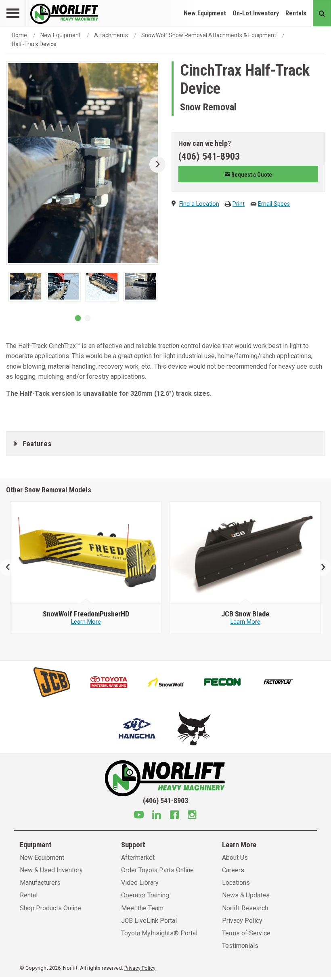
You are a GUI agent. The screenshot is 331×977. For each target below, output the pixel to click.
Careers (233, 870)
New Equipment (205, 13)
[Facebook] (174, 815)
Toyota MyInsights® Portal (159, 933)
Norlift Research (245, 908)
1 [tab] (78, 318)
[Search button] (322, 13)
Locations (236, 882)
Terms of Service (246, 933)
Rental (29, 895)
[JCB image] (245, 553)
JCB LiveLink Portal (149, 920)
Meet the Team (142, 908)
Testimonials (240, 946)
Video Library (140, 882)
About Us (235, 857)
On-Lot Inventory (256, 13)
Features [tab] (37, 443)
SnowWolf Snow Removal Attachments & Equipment (208, 35)
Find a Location (199, 203)
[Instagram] (192, 815)
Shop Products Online (50, 908)
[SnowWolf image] (86, 553)
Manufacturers (40, 882)
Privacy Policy (242, 920)
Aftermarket (138, 857)
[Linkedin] (156, 815)
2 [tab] (88, 318)
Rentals (295, 13)
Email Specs (274, 203)
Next (154, 164)
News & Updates (246, 895)
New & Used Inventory (51, 870)
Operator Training (145, 895)
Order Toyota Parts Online (157, 870)
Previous (11, 567)
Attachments (111, 35)
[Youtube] (139, 815)
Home (19, 35)
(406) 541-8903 (209, 156)
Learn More (86, 621)
